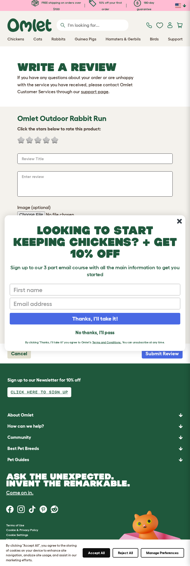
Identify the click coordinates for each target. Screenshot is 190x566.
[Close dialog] (179, 221)
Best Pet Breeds (23, 448)
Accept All (96, 553)
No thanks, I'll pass (94, 332)
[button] (95, 459)
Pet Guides (18, 459)
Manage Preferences (162, 553)
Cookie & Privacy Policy (22, 530)
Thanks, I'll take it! (95, 318)
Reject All (125, 553)
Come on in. (19, 492)
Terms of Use (15, 525)
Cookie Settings (17, 534)
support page (94, 91)
